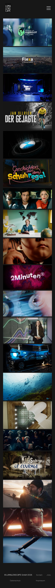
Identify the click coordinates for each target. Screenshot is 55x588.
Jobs (48, 575)
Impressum (40, 581)
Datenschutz (15, 581)
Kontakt (39, 575)
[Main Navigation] (46, 8)
